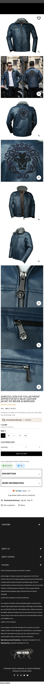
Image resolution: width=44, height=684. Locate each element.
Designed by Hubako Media (22, 671)
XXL (25, 436)
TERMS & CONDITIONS (10, 577)
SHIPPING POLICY (8, 570)
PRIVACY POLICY (8, 583)
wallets (5, 612)
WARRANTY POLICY (9, 580)
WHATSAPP (8, 466)
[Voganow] (22, 5)
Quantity (4, 447)
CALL (21, 466)
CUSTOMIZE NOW (8, 442)
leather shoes (15, 603)
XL (20, 436)
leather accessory (15, 633)
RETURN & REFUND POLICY (12, 573)
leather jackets (12, 588)
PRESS (4, 554)
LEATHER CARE (7, 562)
